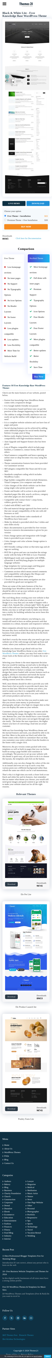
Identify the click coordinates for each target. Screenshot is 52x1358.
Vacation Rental (34, 1233)
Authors (7, 1181)
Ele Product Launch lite (26, 1007)
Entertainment (10, 1221)
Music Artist (32, 1193)
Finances (8, 1227)
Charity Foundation (12, 1193)
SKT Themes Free (10, 1335)
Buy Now (38, 376)
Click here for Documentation (28, 238)
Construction (9, 1199)
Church (7, 1196)
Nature (30, 1196)
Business (8, 1190)
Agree (47, 1356)
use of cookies (38, 1356)
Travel (30, 1230)
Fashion (7, 1224)
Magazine (31, 1184)
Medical (30, 1187)
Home (6, 1145)
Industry (7, 1236)
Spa (28, 1221)
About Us (8, 1149)
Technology (32, 1227)
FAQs (6, 1156)
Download (38, 203)
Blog (6, 1159)
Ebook (7, 1211)
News (29, 1199)
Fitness (7, 1230)
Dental (7, 1205)
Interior (7, 1239)
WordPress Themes (12, 1152)
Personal (31, 1208)
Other (29, 1205)
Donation (8, 1208)
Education (8, 1217)
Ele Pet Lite (26, 894)
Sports (30, 1224)
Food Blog (8, 1233)
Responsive (32, 1217)
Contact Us (9, 1163)
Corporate (8, 1202)
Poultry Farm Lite (26, 1119)
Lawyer (30, 1181)
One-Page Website (35, 1202)
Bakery (7, 1184)
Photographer (33, 1211)
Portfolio (31, 1214)
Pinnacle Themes (26, 1335)
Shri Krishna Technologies (13, 1339)
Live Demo (14, 203)
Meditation (32, 1190)
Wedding (31, 1236)
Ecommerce (9, 1214)
